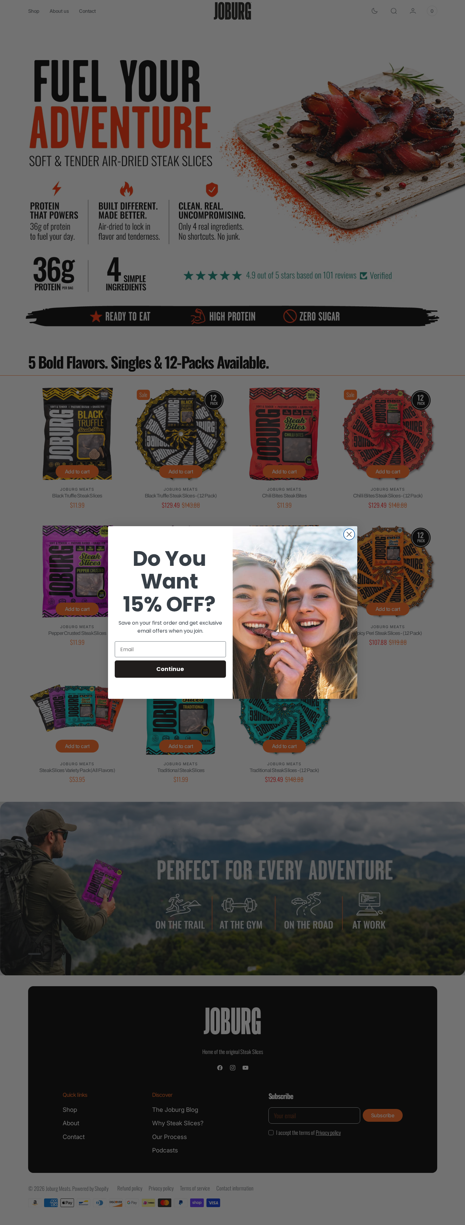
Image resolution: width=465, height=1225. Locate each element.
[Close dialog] (349, 534)
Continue (170, 669)
